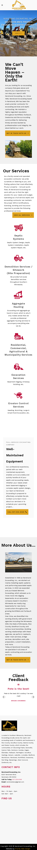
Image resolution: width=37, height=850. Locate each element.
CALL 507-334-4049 (16, 512)
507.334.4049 (17, 779)
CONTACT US (17, 33)
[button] (4, 697)
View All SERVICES (22, 215)
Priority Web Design (22, 849)
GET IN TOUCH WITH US (16, 133)
